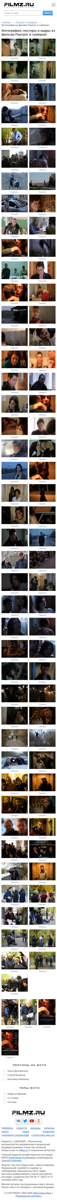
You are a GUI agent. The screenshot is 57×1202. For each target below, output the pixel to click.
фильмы (35, 1128)
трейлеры (7, 1128)
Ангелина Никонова (18, 1079)
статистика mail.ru (43, 1135)
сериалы (49, 1128)
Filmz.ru (23, 1150)
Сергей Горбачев (11, 1160)
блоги (5, 1132)
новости (22, 1128)
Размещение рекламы (29, 1196)
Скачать (14, 58)
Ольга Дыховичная (17, 1071)
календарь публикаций (15, 1135)
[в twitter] (25, 1121)
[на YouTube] (31, 1121)
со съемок (12, 1098)
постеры (12, 1102)
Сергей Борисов (16, 1075)
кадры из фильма (16, 1094)
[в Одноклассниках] (38, 1121)
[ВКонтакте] (18, 1121)
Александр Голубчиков (22, 1157)
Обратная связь (42, 1193)
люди (26, 1132)
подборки (49, 1132)
